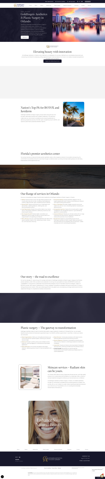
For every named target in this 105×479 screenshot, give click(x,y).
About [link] (36, 5)
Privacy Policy (54, 468)
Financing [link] (76, 5)
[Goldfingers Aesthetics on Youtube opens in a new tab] (81, 1)
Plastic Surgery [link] (57, 5)
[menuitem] (78, 1)
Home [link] (30, 5)
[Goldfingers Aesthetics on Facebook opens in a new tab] (79, 1)
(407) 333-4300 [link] (72, 1)
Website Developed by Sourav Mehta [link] (78, 468)
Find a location (84, 460)
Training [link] (89, 5)
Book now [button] (25, 37)
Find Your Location (61, 1)
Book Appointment (49, 1)
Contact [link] (83, 5)
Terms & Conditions (47, 468)
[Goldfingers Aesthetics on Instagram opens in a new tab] (77, 1)
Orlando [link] (27, 11)
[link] (19, 460)
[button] (2, 476)
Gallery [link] (41, 5)
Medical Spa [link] (48, 5)
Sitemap (59, 468)
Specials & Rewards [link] (67, 5)
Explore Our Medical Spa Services (52, 61)
